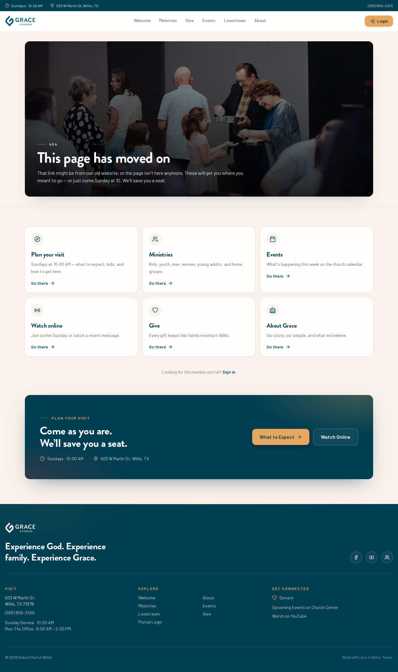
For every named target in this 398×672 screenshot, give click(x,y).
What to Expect (277, 437)
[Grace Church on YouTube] (371, 557)
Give (190, 20)
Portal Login (150, 621)
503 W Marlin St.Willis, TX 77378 (20, 600)
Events (208, 20)
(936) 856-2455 (380, 5)
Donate (286, 597)
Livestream (235, 20)
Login (382, 21)
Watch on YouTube (289, 616)
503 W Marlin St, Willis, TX (77, 5)
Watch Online (335, 437)
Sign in (228, 372)
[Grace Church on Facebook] (356, 557)
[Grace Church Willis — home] (20, 21)
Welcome (142, 20)
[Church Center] (387, 557)
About (260, 20)
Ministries (168, 20)
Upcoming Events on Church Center (305, 607)
